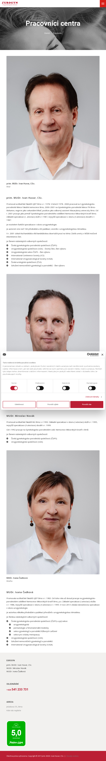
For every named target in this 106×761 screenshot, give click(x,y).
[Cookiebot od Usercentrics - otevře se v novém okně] (87, 354)
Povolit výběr (53, 404)
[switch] (40, 388)
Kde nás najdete (13, 710)
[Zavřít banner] (102, 355)
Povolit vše (86, 404)
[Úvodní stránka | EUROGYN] (11, 3)
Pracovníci (57, 33)
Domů (47, 33)
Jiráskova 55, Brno (14, 706)
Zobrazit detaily (92, 397)
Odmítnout (19, 404)
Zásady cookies (72, 756)
